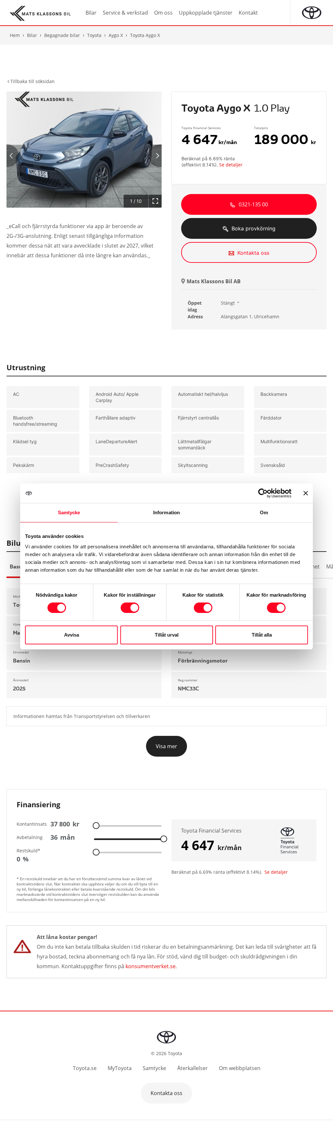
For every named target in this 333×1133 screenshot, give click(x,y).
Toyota (94, 35)
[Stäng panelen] (305, 493)
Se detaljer (231, 165)
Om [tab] (264, 512)
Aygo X (116, 35)
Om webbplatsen (239, 1068)
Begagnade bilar (62, 35)
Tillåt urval (167, 635)
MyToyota (120, 1068)
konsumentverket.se (151, 966)
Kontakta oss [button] (166, 1093)
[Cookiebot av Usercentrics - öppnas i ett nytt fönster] (262, 493)
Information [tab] (166, 512)
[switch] (130, 608)
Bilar (32, 35)
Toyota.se (85, 1068)
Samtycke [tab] (69, 512)
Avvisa (71, 635)
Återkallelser (192, 1068)
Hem (15, 35)
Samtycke (154, 1068)
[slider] (96, 825)
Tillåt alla (262, 635)
